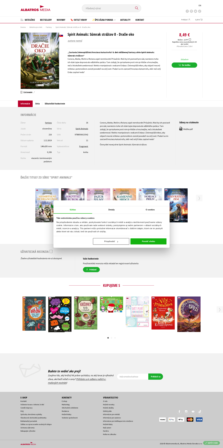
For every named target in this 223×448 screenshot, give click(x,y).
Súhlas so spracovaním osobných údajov (36, 424)
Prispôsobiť (109, 241)
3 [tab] (115, 338)
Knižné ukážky (108, 408)
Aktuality (125, 19)
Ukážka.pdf (186, 129)
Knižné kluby (66, 414)
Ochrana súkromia (27, 428)
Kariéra (106, 431)
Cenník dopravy (27, 408)
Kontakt (140, 19)
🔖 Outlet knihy (78, 19)
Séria (37, 103)
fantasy (48, 122)
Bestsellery (46, 19)
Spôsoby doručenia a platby (31, 414)
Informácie (25, 103)
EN (200, 5)
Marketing (66, 404)
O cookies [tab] (150, 210)
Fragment (83, 146)
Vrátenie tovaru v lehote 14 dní (32, 404)
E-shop (64, 401)
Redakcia (65, 411)
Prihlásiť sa (155, 376)
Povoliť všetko (148, 241)
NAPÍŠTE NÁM (213, 443)
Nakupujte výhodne (28, 431)
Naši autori (107, 428)
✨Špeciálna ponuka (103, 19)
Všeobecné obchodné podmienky (33, 418)
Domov (23, 27)
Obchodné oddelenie (70, 408)
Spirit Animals (82, 128)
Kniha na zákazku (109, 434)
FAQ (22, 411)
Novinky (61, 19)
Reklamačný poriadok (29, 421)
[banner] (35, 6)
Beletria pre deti (36, 27)
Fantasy (49, 27)
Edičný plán (107, 411)
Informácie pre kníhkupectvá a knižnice (118, 421)
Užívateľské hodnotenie (55, 103)
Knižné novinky (108, 404)
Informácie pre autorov (112, 418)
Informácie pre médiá (111, 414)
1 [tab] (108, 338)
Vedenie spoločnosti (70, 418)
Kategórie (29, 19)
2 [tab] (111, 338)
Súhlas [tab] (73, 210)
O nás (105, 401)
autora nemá (75, 40)
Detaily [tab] (111, 210)
